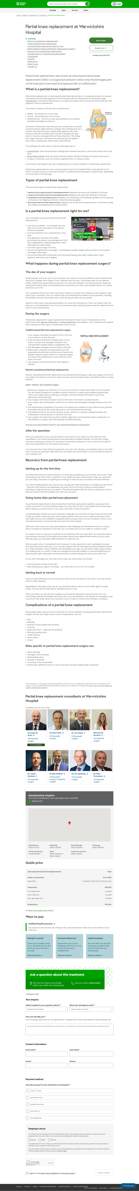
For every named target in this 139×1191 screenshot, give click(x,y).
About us (19, 1186)
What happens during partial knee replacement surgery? (51, 49)
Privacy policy (103, 1188)
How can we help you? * (36, 1017)
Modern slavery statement (80, 1186)
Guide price (32, 61)
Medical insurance (37, 1104)
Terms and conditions (90, 1188)
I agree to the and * (52, 1173)
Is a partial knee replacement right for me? (45, 46)
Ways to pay (32, 64)
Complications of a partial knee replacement (46, 54)
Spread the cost (36, 1097)
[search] (68, 4)
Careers (35, 1186)
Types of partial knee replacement (42, 44)
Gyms (64, 10)
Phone (53, 1140)
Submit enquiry (104, 1173)
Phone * (73, 1061)
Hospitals (52, 10)
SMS (43, 1140)
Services (75, 10)
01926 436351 (94, 983)
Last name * (75, 1050)
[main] (69, 598)
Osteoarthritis (33, 151)
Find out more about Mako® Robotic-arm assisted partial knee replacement (58, 425)
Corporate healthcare (64, 1186)
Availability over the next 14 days (38, 708)
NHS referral (35, 1111)
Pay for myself (35, 1091)
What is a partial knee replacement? (42, 41)
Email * (29, 1061)
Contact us (32, 66)
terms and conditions (49, 1173)
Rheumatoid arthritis (36, 156)
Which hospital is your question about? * (43, 1005)
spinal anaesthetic (68, 322)
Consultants (32, 56)
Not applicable (35, 1118)
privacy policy (69, 1173)
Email (33, 1140)
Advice (85, 10)
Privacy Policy (62, 1151)
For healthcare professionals (48, 1186)
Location (31, 59)
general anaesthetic (49, 322)
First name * (31, 1050)
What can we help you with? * (82, 1005)
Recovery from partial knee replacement (44, 51)
